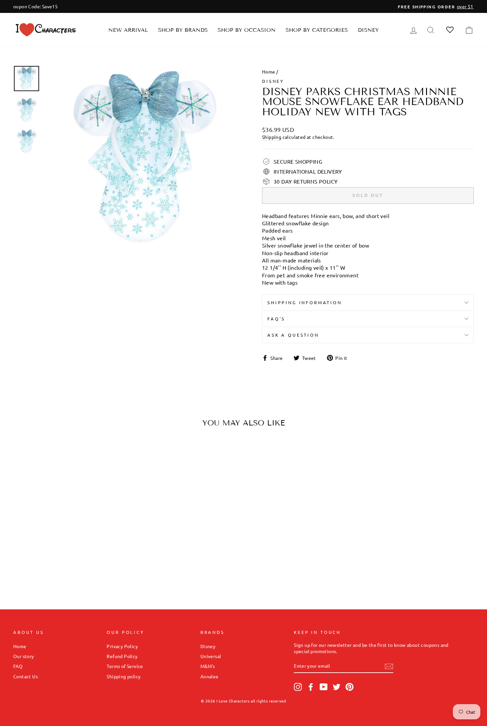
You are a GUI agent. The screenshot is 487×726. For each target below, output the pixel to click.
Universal (210, 656)
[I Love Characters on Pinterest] (349, 687)
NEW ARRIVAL (128, 30)
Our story (23, 656)
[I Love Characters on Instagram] (298, 687)
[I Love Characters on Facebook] (311, 687)
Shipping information (304, 302)
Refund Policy (122, 656)
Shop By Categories (317, 30)
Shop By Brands (183, 30)
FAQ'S (276, 318)
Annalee (209, 676)
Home (268, 72)
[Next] (112, 496)
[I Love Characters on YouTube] (324, 687)
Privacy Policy (122, 646)
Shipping (271, 137)
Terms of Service (125, 666)
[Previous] (24, 496)
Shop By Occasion (247, 30)
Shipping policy (123, 676)
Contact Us (25, 676)
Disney (368, 30)
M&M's (207, 666)
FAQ (18, 666)
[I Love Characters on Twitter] (337, 687)
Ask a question (293, 335)
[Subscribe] (389, 666)
